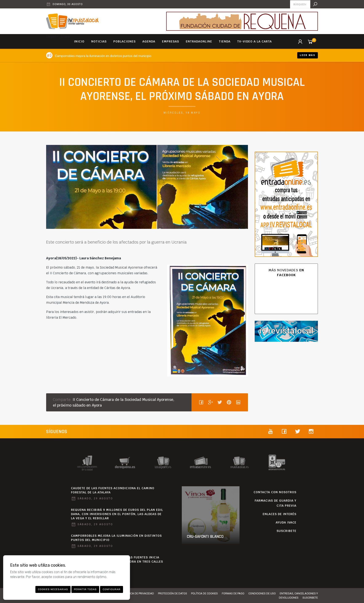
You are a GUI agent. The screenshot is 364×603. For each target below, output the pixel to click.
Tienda (224, 41)
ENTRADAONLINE (199, 41)
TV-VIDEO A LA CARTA (254, 41)
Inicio (79, 41)
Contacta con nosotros (275, 492)
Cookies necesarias (53, 589)
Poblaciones (124, 41)
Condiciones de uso (262, 593)
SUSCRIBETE (286, 531)
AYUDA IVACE (286, 522)
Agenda (148, 41)
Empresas (170, 41)
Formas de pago (233, 593)
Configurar (111, 589)
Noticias (99, 41)
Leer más (307, 55)
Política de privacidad (138, 593)
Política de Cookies (204, 593)
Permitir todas (85, 589)
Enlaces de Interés (279, 514)
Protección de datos (172, 593)
